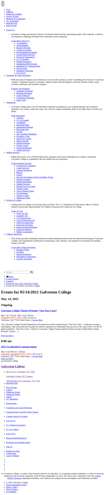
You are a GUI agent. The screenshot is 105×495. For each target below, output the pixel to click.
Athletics (9, 12)
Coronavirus (11, 453)
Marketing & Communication (28, 66)
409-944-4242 (12, 383)
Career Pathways (23, 95)
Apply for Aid (17, 211)
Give (8, 9)
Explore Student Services (21, 163)
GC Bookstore (12, 399)
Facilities (20, 252)
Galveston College (8, 354)
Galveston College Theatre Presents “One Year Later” (29, 310)
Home (10, 277)
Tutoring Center (22, 196)
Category (10, 281)
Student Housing (23, 143)
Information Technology (26, 257)
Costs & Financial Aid (25, 220)
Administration (22, 45)
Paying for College (13, 200)
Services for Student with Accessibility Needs (34, 177)
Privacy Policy (12, 487)
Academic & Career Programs (18, 75)
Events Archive (12, 279)
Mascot (19, 173)
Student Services (13, 152)
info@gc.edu (11, 26)
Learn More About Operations (23, 247)
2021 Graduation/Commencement (19, 346)
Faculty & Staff (12, 16)
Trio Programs (22, 193)
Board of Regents (23, 48)
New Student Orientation (26, 134)
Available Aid (22, 216)
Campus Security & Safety (17, 416)
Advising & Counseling (26, 166)
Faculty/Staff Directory (25, 55)
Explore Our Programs (20, 89)
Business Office (22, 250)
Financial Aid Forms (24, 225)
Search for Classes (23, 139)
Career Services (22, 168)
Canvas (9, 390)
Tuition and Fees (23, 150)
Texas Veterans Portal (25, 191)
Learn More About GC (20, 41)
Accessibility (11, 492)
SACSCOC (21, 73)
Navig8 (19, 132)
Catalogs (19, 118)
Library (19, 175)
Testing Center (22, 145)
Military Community (24, 232)
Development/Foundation (26, 52)
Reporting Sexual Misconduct (18, 442)
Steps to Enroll (22, 141)
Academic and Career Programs (19, 408)
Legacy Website (12, 456)
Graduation (20, 123)
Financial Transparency (25, 57)
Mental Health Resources (16, 438)
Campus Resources (24, 170)
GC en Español (22, 59)
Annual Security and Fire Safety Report (22, 412)
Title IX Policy (12, 489)
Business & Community (15, 19)
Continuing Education (25, 98)
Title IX (9, 447)
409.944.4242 (11, 23)
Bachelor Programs (24, 93)
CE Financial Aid (23, 218)
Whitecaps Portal (23, 198)
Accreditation (21, 43)
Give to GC (11, 421)
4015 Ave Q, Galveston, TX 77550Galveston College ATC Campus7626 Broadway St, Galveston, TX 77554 (23, 376)
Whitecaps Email (13, 392)
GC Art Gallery (12, 429)
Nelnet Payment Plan (24, 223)
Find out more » (7, 336)
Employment (11, 403)
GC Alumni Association (15, 425)
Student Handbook (24, 182)
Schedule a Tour (23, 136)
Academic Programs (24, 91)
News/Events (21, 68)
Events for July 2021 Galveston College (22, 283)
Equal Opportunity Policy (16, 485)
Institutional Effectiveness (26, 64)
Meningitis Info (22, 129)
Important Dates (22, 125)
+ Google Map (36, 320)
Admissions (11, 102)
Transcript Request (24, 148)
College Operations (14, 234)
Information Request (24, 127)
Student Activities (23, 179)
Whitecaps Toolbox (14, 14)
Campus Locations (24, 50)
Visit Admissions (18, 116)
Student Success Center (25, 186)
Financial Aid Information (26, 227)
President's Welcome (24, 71)
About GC (10, 30)
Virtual (4, 318)
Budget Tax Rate (13, 451)
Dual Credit (21, 100)
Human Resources (23, 62)
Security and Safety (24, 259)
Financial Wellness (24, 229)
